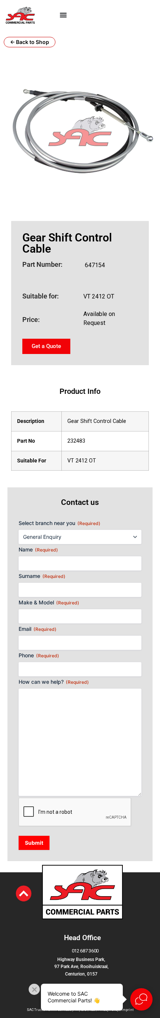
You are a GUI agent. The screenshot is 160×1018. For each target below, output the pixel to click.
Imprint (127, 1010)
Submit (34, 843)
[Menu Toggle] (63, 15)
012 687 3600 (85, 951)
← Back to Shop (29, 42)
